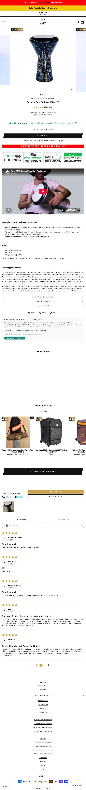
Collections (40, 98)
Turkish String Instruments (43, 719)
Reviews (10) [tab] (22, 519)
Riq (43, 769)
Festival (43, 761)
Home (33, 98)
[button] (39, 107)
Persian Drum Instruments (43, 754)
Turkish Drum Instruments (43, 731)
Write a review (55, 492)
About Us (43, 682)
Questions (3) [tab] (63, 519)
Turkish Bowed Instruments (43, 723)
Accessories (43, 712)
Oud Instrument (43, 704)
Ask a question (43, 301)
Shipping (35, 114)
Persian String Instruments (43, 742)
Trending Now (49, 98)
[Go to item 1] (8, 506)
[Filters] (4, 526)
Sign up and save (42, 695)
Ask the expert (43, 306)
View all (43, 411)
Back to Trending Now (44, 472)
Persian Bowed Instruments (43, 746)
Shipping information (43, 297)
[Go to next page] (49, 665)
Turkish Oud (43, 757)
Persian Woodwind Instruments (42, 750)
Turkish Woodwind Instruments (43, 727)
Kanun (43, 765)
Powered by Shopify (43, 788)
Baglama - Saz (43, 700)
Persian (43, 738)
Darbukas (43, 708)
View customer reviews (15, 338)
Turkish (43, 716)
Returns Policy (43, 686)
